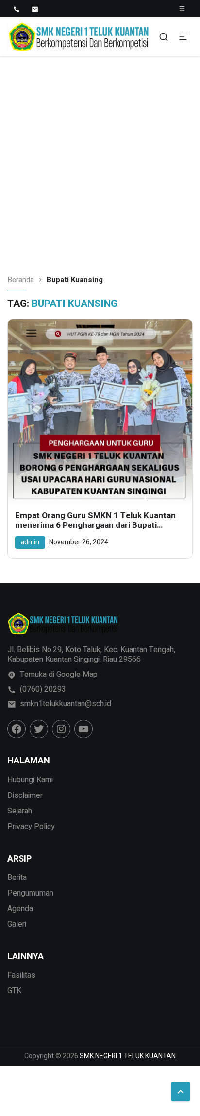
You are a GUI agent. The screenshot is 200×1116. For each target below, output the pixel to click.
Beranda (20, 280)
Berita (17, 877)
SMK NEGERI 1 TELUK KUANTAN (128, 1056)
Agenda (20, 908)
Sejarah (19, 811)
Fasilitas (21, 975)
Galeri (16, 924)
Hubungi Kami (30, 780)
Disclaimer (25, 795)
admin (30, 542)
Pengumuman (30, 893)
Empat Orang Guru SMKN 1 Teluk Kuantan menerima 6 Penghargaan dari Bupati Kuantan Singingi (95, 521)
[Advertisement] (100, 161)
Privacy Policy (31, 826)
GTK (14, 991)
